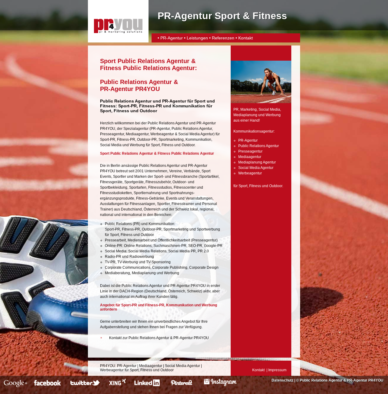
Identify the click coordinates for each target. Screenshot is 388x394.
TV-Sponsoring (158, 262)
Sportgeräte (134, 182)
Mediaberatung (117, 273)
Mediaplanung (144, 273)
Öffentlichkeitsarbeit (174, 240)
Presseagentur (112, 134)
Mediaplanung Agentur (257, 162)
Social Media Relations (147, 251)
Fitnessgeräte (111, 182)
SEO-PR (195, 246)
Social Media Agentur (195, 134)
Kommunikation (198, 139)
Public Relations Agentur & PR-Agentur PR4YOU (341, 380)
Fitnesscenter (185, 187)
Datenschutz (282, 380)
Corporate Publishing (169, 267)
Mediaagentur (137, 134)
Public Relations (118, 224)
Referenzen (223, 37)
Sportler (119, 176)
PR (136, 224)
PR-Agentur (171, 37)
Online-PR (113, 246)
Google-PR (213, 246)
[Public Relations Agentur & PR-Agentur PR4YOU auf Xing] (116, 385)
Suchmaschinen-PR (169, 246)
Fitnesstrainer (183, 204)
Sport (105, 110)
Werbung (137, 145)
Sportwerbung (208, 229)
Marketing (248, 109)
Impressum (277, 370)
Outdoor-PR (147, 139)
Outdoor (148, 110)
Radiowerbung (141, 256)
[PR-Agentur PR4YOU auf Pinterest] (185, 385)
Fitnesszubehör (158, 182)
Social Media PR (182, 251)
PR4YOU (107, 366)
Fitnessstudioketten (116, 193)
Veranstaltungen (199, 198)
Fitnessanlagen (142, 204)
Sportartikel (209, 176)
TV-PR (110, 262)
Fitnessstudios (160, 187)
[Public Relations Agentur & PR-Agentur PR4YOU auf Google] (16, 385)
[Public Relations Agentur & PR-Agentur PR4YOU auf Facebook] (48, 385)
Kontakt (245, 37)
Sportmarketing (171, 139)
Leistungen (197, 37)
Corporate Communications (127, 267)
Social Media (111, 145)
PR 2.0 (203, 251)
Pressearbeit (115, 240)
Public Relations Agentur (192, 128)
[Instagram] (220, 385)
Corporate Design (204, 267)
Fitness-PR (150, 105)
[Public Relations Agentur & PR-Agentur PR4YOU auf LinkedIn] (148, 385)
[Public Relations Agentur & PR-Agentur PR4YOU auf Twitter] (85, 385)
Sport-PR (127, 105)
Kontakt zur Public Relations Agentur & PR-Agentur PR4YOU (159, 338)
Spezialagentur (136, 128)
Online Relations (138, 246)
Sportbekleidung (113, 187)
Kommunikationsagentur (253, 131)
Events (171, 198)
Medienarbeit (138, 240)
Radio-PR (113, 256)
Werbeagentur (162, 134)
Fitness (121, 110)
